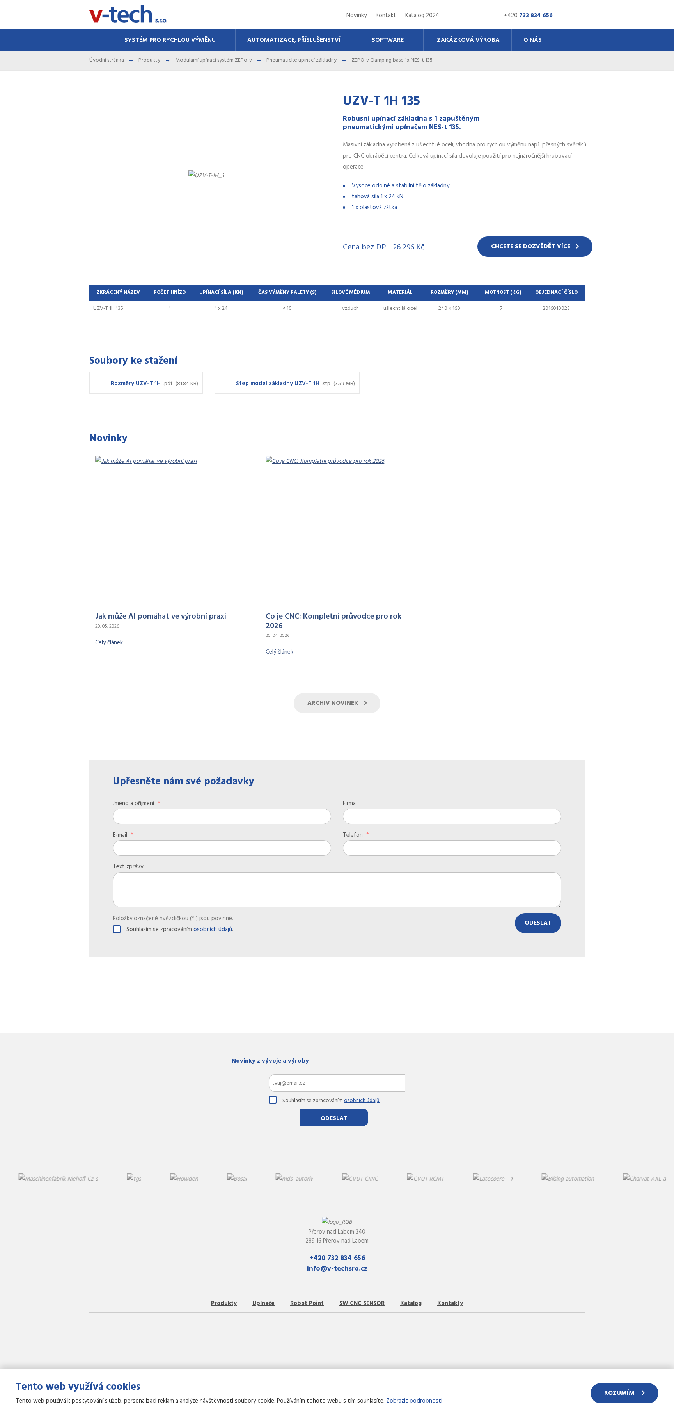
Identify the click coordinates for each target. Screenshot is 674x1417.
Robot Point (307, 1303)
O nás (532, 40)
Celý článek (109, 642)
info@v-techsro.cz (337, 1269)
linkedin (289, 1334)
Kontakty (450, 1303)
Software (388, 40)
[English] (480, 15)
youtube (352, 1334)
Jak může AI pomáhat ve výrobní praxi (160, 616)
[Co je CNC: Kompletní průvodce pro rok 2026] (338, 534)
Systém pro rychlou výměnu (170, 40)
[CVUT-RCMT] (360, 1179)
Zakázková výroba (468, 40)
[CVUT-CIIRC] (294, 1179)
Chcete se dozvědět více (530, 247)
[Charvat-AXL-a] (579, 1179)
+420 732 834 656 (337, 1258)
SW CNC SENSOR (362, 1303)
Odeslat (538, 923)
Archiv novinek (332, 703)
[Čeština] (467, 15)
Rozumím (620, 1393)
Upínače (263, 1303)
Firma (349, 803)
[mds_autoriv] (229, 1179)
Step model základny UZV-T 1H (277, 383)
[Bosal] (171, 1179)
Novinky (356, 15)
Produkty (224, 1303)
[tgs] (69, 1179)
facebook (384, 1334)
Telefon (356, 835)
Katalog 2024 (422, 15)
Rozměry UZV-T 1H (136, 383)
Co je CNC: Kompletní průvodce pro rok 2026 (333, 621)
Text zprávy (128, 866)
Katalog (411, 1303)
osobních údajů (212, 929)
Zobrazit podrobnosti (414, 1401)
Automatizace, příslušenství (293, 40)
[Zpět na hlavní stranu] (128, 14)
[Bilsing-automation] (502, 1179)
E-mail (123, 835)
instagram (321, 1334)
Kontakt (386, 15)
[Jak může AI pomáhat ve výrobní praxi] (168, 534)
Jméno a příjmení (136, 803)
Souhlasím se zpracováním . (179, 930)
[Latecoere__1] (427, 1179)
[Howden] (119, 1179)
